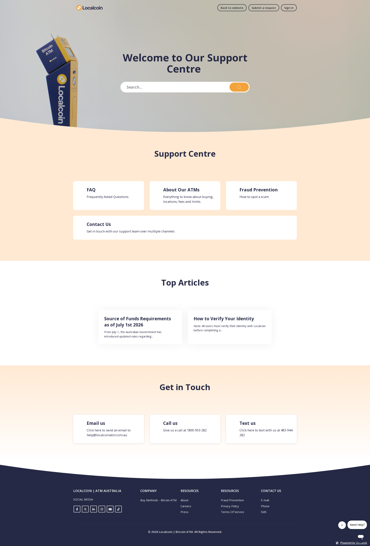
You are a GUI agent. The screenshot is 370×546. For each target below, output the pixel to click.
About (184, 500)
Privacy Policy (230, 506)
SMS (264, 512)
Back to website (232, 8)
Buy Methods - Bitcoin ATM (158, 500)
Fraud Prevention (232, 500)
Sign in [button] (288, 8)
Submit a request (264, 8)
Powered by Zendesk (353, 542)
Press (184, 512)
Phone (265, 506)
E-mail (265, 500)
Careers (186, 506)
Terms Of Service (232, 512)
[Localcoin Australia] (89, 8)
